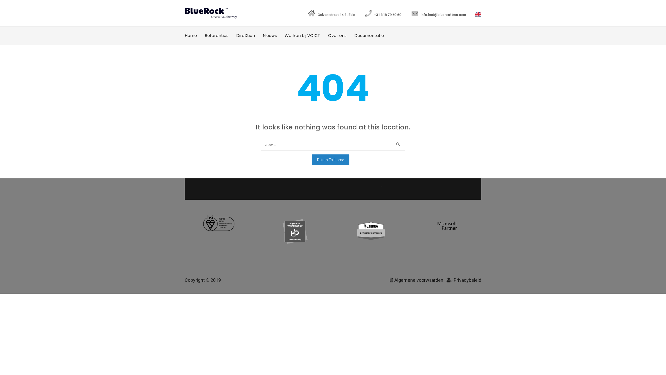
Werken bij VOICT (302, 36)
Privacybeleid (467, 280)
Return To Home (330, 160)
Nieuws (270, 36)
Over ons (337, 36)
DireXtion (245, 36)
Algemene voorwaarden (418, 280)
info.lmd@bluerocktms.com (443, 15)
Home (191, 36)
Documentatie (369, 36)
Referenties (216, 36)
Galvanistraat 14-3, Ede (336, 15)
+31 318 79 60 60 (387, 15)
